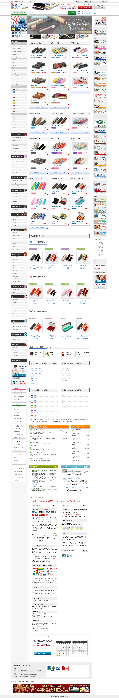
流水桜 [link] (14, 243)
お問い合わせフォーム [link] (19, 450)
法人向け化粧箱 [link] (16, 350)
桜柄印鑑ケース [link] (16, 235)
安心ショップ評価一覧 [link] (19, 468)
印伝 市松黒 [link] (15, 279)
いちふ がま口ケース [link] (17, 185)
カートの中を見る (85, 7)
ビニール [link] (64, 402)
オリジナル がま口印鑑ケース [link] (19, 180)
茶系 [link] (35, 415)
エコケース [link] (15, 313)
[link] (38, 52)
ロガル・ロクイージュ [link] (17, 323)
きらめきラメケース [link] (17, 292)
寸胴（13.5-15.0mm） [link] (36, 371)
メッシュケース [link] (16, 196)
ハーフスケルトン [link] (16, 316)
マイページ (88, 1)
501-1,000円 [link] (65, 371)
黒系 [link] (35, 395)
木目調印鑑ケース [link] (16, 209)
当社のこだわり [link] (17, 457)
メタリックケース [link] (16, 305)
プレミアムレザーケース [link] (59, 132)
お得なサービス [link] (17, 437)
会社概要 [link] (16, 460)
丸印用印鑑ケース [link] (16, 339)
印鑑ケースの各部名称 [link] (19, 396)
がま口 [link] (32, 376)
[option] (59, 25)
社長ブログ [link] (16, 480)
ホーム (104, 1)
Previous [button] (28, 37)
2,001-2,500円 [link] (66, 378)
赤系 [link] (35, 402)
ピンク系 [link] (36, 412)
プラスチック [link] (16, 127)
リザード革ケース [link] (16, 216)
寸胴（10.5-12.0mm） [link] (36, 368)
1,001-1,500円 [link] (66, 373)
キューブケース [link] (16, 198)
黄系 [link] (35, 407)
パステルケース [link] (16, 167)
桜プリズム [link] (15, 241)
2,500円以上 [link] (65, 381)
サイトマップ (97, 1)
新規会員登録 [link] (17, 431)
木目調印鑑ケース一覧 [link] (38, 132)
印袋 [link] (32, 381)
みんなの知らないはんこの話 (99, 255)
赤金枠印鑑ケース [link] (16, 145)
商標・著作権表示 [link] (18, 418)
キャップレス (92, 13)
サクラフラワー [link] (16, 238)
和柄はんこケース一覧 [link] (59, 172)
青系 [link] (35, 397)
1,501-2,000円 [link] (66, 376)
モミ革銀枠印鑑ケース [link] (17, 137)
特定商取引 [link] (16, 415)
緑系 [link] (35, 405)
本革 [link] (63, 395)
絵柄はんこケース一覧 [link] (80, 172)
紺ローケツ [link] (15, 267)
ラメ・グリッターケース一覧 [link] (80, 132)
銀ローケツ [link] (15, 259)
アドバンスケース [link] (16, 193)
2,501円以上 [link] (15, 84)
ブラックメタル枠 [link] (16, 140)
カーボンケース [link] (16, 143)
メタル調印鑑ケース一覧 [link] (38, 172)
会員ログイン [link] (17, 428)
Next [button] (90, 37)
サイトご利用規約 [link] (18, 421)
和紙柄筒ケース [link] (16, 273)
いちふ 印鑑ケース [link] (17, 256)
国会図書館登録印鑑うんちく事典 (99, 243)
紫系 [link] (35, 410)
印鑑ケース (80, 13)
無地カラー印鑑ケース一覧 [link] (59, 107)
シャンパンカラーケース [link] (18, 161)
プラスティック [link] (66, 405)
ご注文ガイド (80, 1)
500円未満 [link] (65, 368)
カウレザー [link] (15, 151)
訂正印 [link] (14, 59)
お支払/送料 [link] (16, 409)
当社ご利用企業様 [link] (18, 471)
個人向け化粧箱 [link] (16, 347)
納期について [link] (17, 412)
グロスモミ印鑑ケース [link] (17, 289)
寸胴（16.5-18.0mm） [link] (36, 373)
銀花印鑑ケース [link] (16, 232)
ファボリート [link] (16, 172)
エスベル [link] (15, 302)
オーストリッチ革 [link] (16, 219)
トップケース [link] (16, 310)
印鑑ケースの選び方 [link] (18, 391)
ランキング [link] (16, 399)
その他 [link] (64, 407)
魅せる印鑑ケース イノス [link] (18, 329)
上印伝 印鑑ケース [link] (17, 276)
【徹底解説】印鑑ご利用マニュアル (99, 251)
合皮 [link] (63, 397)
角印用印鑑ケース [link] (16, 336)
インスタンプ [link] (16, 299)
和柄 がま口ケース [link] (17, 183)
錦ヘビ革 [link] (15, 225)
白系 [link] (35, 400)
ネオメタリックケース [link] (17, 201)
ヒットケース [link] (16, 308)
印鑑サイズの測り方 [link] (18, 393)
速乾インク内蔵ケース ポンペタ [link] (19, 326)
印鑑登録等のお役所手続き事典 (99, 247)
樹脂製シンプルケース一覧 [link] (38, 227)
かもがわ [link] (15, 270)
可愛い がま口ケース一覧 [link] (80, 92)
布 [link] (62, 400)
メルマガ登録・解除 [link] (18, 434)
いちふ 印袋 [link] (15, 355)
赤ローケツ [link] (15, 265)
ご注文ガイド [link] (17, 406)
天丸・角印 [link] (34, 378)
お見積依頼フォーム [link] (18, 447)
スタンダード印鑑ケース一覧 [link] (38, 107)
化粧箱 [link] (32, 383)
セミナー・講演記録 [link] (18, 477)
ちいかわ (86, 13)
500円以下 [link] (15, 70)
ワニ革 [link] (14, 222)
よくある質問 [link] (17, 444)
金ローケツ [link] (15, 262)
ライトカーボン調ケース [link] (18, 159)
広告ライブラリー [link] (18, 474)
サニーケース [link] (16, 164)
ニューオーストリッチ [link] (17, 169)
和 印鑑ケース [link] (16, 281)
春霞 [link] (14, 246)
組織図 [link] (15, 463)
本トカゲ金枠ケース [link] (17, 148)
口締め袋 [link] (15, 352)
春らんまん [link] (15, 249)
